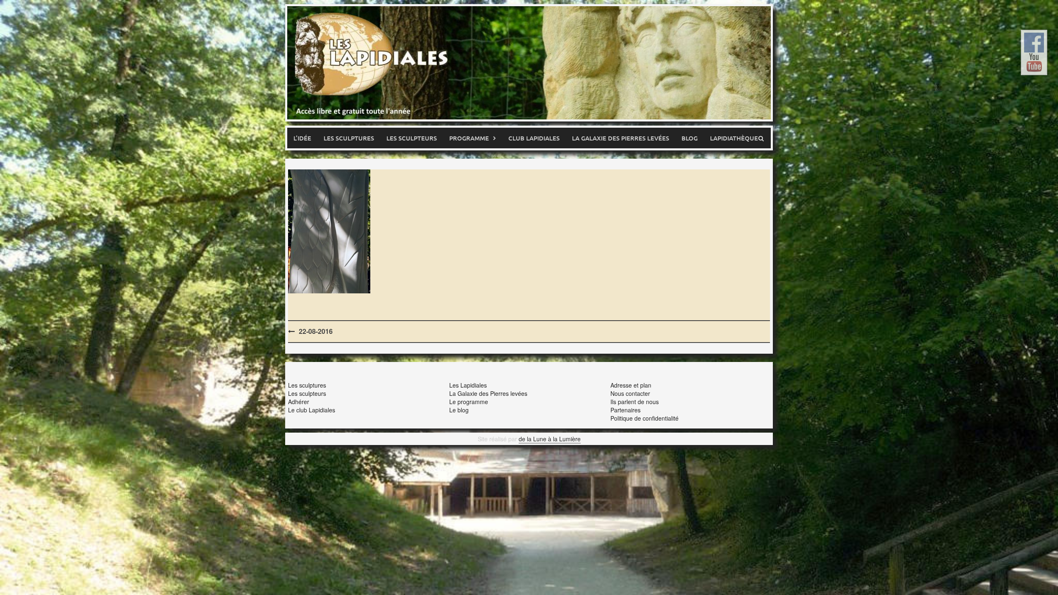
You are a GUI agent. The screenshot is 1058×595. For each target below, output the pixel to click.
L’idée (302, 138)
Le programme (468, 401)
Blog (690, 138)
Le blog (459, 410)
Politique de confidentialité (644, 418)
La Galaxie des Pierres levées (488, 393)
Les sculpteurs (411, 138)
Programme (469, 138)
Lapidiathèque (734, 138)
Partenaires (625, 410)
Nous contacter (630, 393)
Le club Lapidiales (311, 410)
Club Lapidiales (534, 138)
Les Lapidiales (468, 385)
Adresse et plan (630, 385)
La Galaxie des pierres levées (620, 138)
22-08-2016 (316, 331)
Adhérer (298, 401)
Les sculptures (349, 138)
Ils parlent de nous (634, 401)
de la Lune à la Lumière (550, 439)
